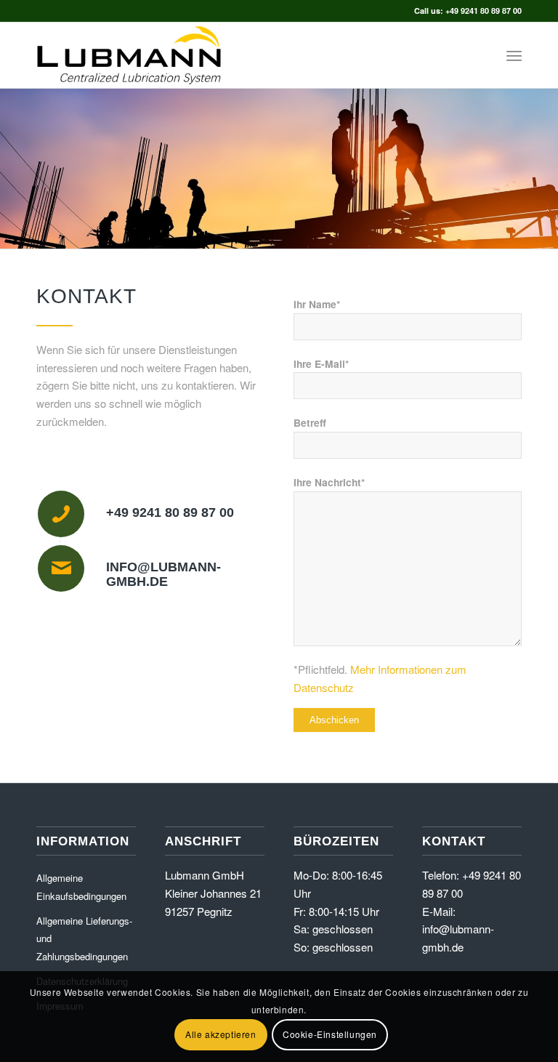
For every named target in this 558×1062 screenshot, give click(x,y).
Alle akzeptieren (220, 1034)
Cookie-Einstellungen (330, 1034)
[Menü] (514, 55)
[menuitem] (514, 55)
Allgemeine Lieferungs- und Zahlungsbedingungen (84, 939)
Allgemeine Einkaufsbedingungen (81, 887)
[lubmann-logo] (129, 55)
